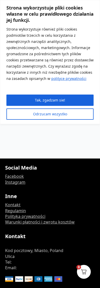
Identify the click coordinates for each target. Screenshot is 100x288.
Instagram (15, 182)
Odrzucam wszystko (50, 114)
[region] (50, 62)
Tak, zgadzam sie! (50, 100)
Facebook (14, 176)
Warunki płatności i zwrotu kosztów (40, 222)
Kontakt (13, 205)
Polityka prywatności (25, 216)
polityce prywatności (68, 78)
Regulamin (15, 210)
